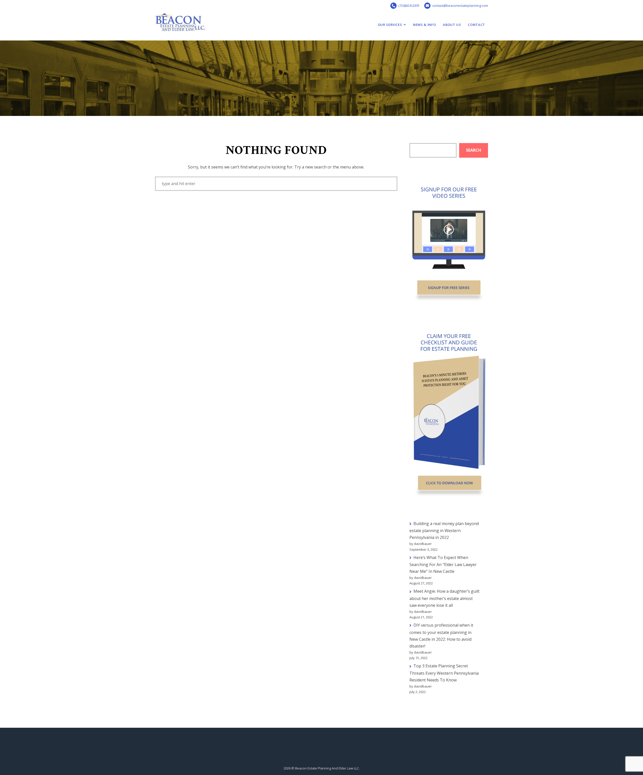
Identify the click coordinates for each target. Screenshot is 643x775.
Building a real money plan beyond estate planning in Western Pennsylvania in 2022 (444, 530)
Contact (476, 24)
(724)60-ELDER (408, 5)
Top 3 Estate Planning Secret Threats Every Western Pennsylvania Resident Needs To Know (444, 673)
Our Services (390, 24)
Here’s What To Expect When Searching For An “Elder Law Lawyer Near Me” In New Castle (443, 564)
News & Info (424, 24)
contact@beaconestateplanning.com (460, 5)
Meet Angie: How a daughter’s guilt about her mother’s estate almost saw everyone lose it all (444, 598)
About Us (452, 24)
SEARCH (473, 150)
